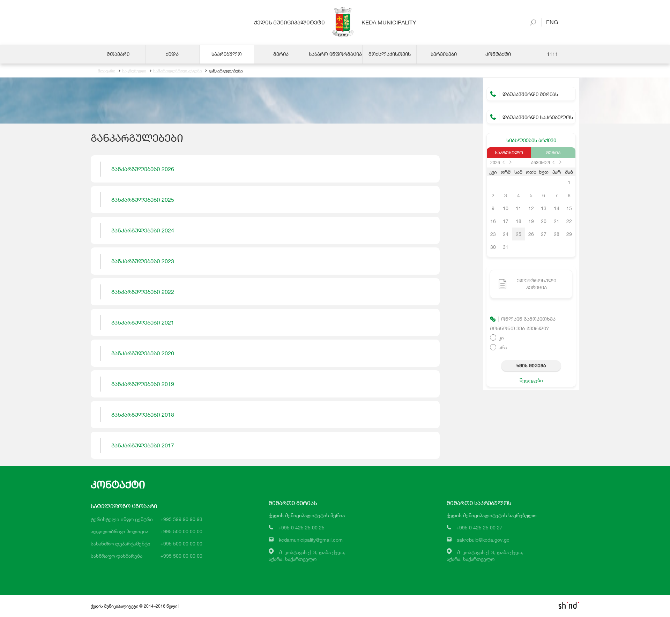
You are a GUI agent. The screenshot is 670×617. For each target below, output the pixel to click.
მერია (553, 152)
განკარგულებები (226, 70)
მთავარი (106, 70)
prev (503, 162)
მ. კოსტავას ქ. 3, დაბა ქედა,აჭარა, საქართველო (307, 555)
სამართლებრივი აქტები (177, 70)
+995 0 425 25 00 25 (301, 527)
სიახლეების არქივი (531, 140)
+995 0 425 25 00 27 (479, 527)
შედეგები (531, 380)
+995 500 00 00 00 (181, 531)
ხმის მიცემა (531, 365)
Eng (549, 21)
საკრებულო (134, 70)
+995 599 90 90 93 (181, 519)
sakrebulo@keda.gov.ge (483, 540)
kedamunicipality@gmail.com (311, 540)
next (510, 162)
